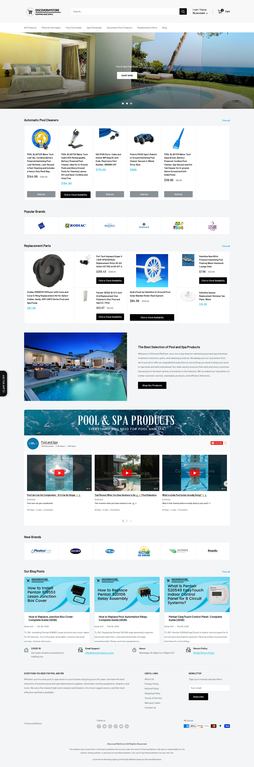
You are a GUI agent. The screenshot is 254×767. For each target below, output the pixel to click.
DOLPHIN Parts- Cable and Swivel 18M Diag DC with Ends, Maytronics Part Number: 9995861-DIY (108, 159)
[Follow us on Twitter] (104, 726)
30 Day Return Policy (203, 652)
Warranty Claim (152, 702)
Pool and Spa (49, 442)
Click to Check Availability (75, 194)
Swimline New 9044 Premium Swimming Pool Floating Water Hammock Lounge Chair (211, 261)
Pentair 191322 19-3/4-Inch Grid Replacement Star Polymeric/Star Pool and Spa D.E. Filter (109, 297)
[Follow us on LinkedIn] (127, 726)
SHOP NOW (133, 75)
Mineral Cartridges (51, 27)
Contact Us (150, 707)
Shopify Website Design (132, 759)
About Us (149, 679)
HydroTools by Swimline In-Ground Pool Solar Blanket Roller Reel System (150, 294)
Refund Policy (152, 688)
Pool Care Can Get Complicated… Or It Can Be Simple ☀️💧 (54, 495)
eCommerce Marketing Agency (106, 759)
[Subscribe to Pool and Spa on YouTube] (219, 443)
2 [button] (126, 521)
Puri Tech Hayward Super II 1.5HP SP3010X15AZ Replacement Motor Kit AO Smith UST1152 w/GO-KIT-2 (109, 261)
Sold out (41, 194)
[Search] (183, 11)
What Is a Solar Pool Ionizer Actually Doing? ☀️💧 (184, 495)
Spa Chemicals (94, 27)
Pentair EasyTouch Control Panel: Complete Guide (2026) (195, 618)
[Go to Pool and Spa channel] (33, 443)
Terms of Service (153, 698)
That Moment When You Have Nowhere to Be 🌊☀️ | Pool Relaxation (126, 495)
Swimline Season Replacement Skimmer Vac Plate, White (212, 296)
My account (199, 12)
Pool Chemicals (74, 27)
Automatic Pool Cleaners (119, 27)
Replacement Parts (147, 27)
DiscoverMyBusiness (153, 759)
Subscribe (198, 696)
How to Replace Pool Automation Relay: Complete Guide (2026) (123, 618)
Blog (164, 27)
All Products (30, 27)
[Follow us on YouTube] (121, 726)
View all (226, 120)
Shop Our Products (152, 385)
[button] (27, 483)
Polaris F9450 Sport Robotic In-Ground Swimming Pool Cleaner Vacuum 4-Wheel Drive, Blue (143, 159)
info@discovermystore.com (99, 652)
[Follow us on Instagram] (110, 726)
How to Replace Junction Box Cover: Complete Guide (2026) (51, 618)
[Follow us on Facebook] (99, 726)
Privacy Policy (152, 683)
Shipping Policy (152, 693)
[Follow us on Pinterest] (116, 726)
